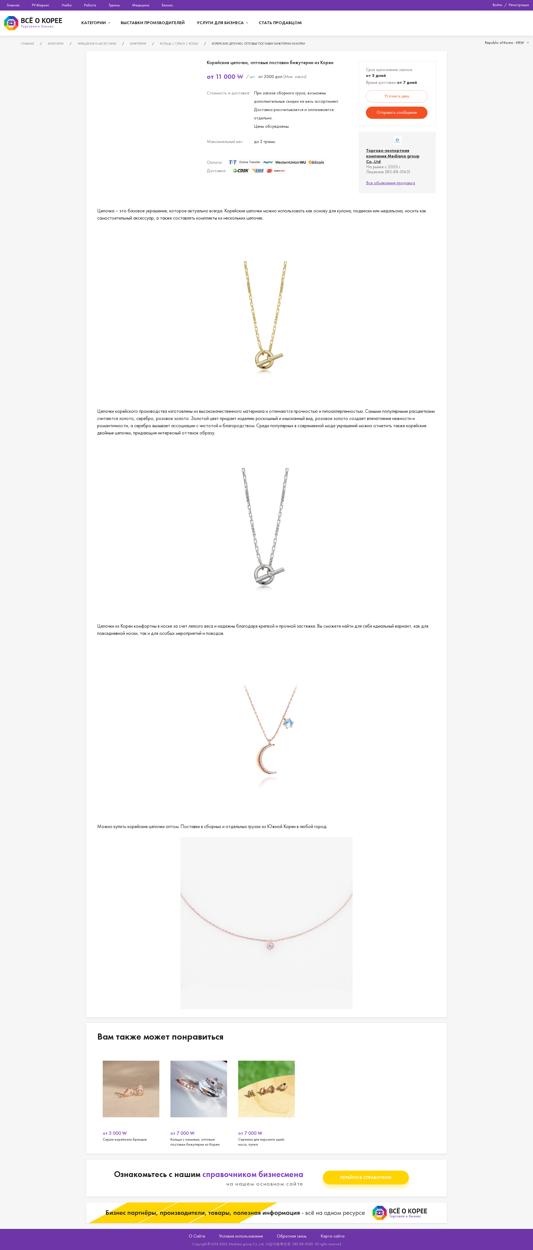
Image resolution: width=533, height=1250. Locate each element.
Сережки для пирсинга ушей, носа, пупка (266, 1099)
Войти (497, 4)
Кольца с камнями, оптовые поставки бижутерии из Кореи (198, 1099)
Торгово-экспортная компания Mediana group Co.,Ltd (392, 155)
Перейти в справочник (366, 1177)
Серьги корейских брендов (131, 1099)
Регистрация (519, 4)
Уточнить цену (396, 96)
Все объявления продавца (390, 183)
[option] (131, 1099)
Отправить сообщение (397, 112)
